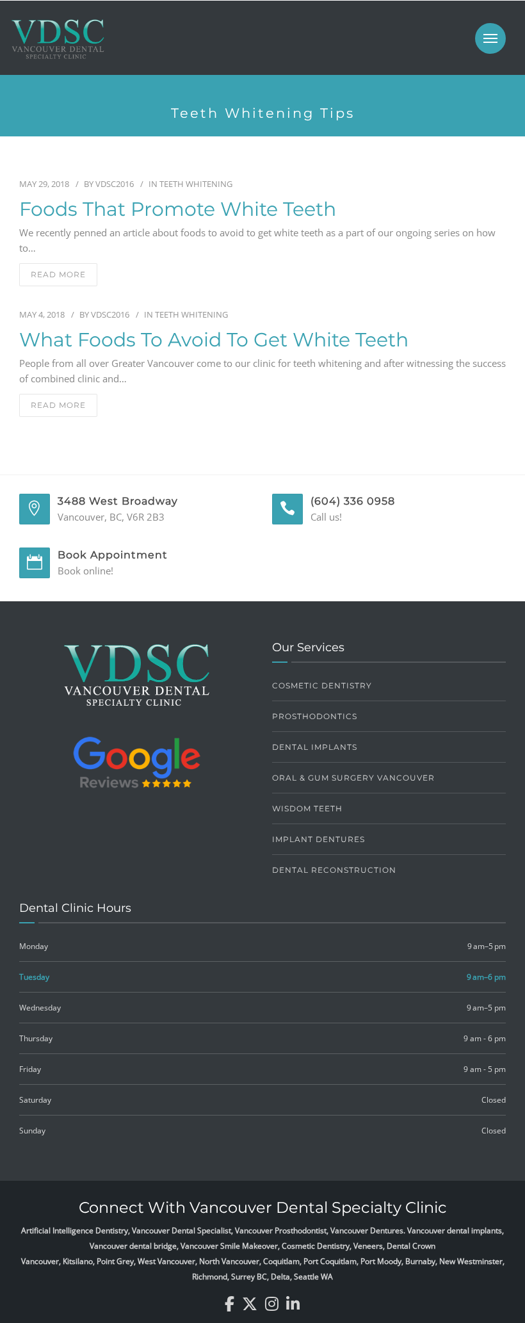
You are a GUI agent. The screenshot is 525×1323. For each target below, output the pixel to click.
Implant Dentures (318, 839)
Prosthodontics (314, 716)
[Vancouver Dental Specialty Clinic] (58, 45)
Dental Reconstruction (334, 870)
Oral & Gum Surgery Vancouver (353, 778)
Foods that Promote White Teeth (177, 209)
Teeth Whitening (195, 184)
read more (58, 274)
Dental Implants (314, 747)
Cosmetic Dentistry (322, 685)
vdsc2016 (114, 184)
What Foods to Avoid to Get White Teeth (213, 340)
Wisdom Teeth (307, 808)
